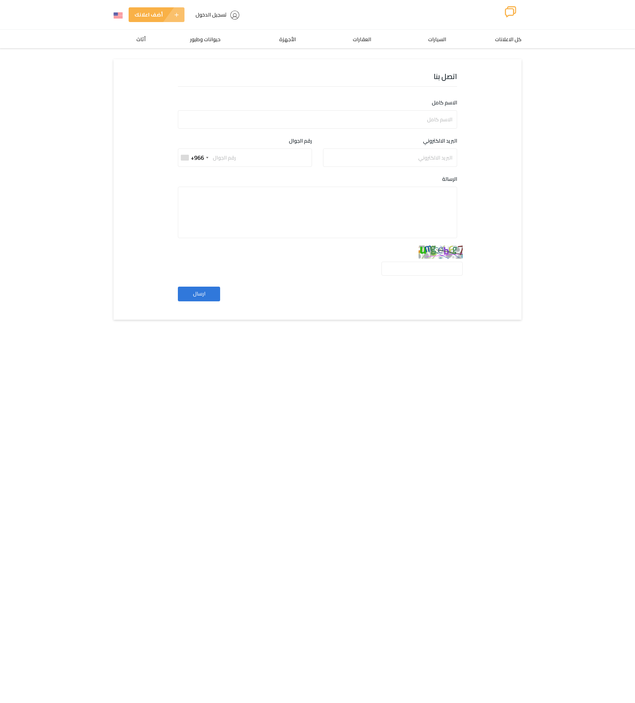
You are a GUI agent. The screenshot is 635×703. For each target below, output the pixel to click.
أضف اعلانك (148, 14)
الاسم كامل (444, 103)
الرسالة (449, 179)
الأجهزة (287, 39)
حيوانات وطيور (205, 39)
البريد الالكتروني (440, 141)
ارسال (199, 293)
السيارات (437, 39)
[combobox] (194, 157)
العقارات (362, 39)
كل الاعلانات (508, 39)
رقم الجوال (300, 141)
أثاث (141, 39)
